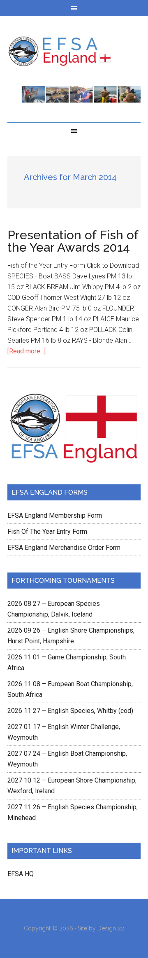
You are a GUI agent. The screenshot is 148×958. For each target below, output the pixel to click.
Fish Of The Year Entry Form (47, 531)
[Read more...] (26, 351)
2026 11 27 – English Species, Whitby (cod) (70, 711)
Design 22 (110, 928)
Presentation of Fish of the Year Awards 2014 (72, 241)
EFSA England (74, 51)
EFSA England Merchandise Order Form (63, 547)
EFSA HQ (20, 874)
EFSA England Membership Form (54, 515)
